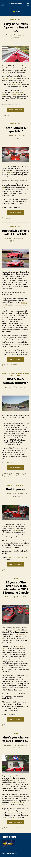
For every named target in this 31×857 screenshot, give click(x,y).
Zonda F (6, 477)
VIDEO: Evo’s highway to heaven (15, 381)
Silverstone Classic (20, 634)
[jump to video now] (15, 54)
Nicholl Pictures (21, 557)
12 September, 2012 (21, 493)
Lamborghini (12, 373)
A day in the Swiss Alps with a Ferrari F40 (15, 27)
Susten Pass (15, 93)
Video (19, 20)
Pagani (27, 373)
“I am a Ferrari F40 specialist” (15, 129)
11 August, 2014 (20, 35)
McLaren (21, 373)
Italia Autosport (7, 173)
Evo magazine (15, 473)
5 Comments (16, 748)
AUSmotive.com (15, 3)
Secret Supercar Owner (10, 78)
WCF (9, 557)
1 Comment (16, 37)
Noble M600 (21, 475)
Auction (6, 828)
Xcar (3, 187)
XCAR (8, 218)
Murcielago (14, 475)
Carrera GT (7, 473)
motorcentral (9, 462)
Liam (11, 35)
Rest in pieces (15, 489)
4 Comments (16, 496)
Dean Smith (16, 84)
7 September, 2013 (20, 238)
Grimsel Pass (15, 95)
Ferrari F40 (6, 72)
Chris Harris (7, 365)
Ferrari (13, 20)
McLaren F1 (7, 475)
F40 (8, 115)
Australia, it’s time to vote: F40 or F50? (15, 232)
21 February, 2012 (21, 597)
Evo (5, 115)
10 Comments (17, 241)
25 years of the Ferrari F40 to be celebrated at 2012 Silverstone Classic (15, 587)
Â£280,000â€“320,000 (17, 803)
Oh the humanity (19, 485)
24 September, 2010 (21, 745)
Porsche (13, 375)
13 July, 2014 (21, 135)
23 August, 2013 (21, 387)
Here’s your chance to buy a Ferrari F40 (15, 739)
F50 (15, 365)
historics (18, 828)
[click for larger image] (15, 764)
